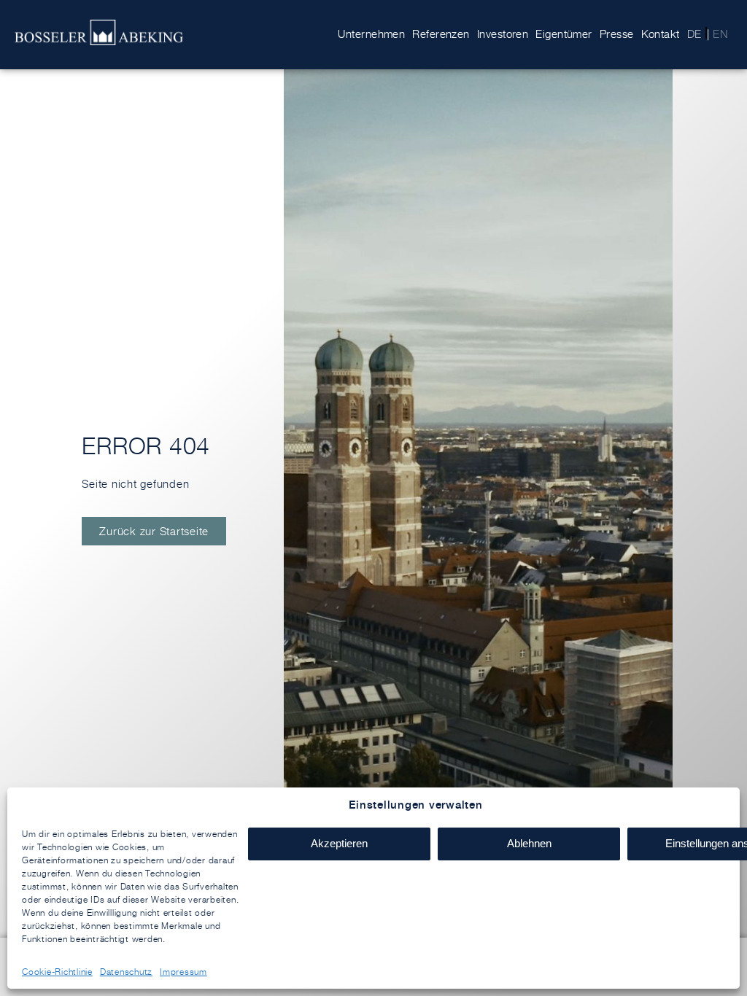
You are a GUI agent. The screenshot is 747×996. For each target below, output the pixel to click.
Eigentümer (563, 34)
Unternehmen (371, 34)
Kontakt (660, 34)
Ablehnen (529, 843)
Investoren (503, 34)
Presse (617, 34)
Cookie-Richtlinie (57, 971)
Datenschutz (126, 971)
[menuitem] (694, 34)
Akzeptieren (339, 843)
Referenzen (441, 34)
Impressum (183, 971)
